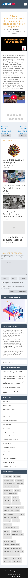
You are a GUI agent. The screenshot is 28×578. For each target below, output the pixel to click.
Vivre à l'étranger (7, 462)
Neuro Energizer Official (9, 376)
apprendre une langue (12, 346)
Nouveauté (6, 443)
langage (7, 521)
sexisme (7, 558)
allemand (7, 476)
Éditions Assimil (14, 29)
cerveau (7, 497)
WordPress (14, 571)
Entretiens (6, 417)
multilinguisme (17, 534)
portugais (19, 551)
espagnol (16, 504)
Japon (6, 517)
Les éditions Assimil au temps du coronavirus (13, 162)
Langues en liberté (8, 436)
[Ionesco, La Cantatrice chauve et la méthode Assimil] (14, 202)
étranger (17, 562)
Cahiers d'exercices (8, 409)
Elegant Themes (13, 570)
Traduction (16, 558)
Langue (16, 521)
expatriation (9, 507)
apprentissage (9, 483)
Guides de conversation (9, 420)
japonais (14, 517)
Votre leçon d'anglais (8, 466)
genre (6, 510)
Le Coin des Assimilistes (14, 31)
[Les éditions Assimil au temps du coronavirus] (14, 150)
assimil (20, 483)
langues (7, 524)
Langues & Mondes (8, 432)
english (16, 500)
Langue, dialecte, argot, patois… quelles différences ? (12, 372)
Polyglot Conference (11, 544)
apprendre (19, 480)
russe (6, 555)
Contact (19, 574)
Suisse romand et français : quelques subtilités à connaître (14, 382)
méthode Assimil (9, 541)
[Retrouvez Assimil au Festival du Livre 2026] (14, 176)
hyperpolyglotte (10, 514)
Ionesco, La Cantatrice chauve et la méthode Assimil (14, 214)
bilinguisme (8, 490)
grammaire (15, 510)
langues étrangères (11, 527)
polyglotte (8, 551)
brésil (17, 490)
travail (7, 562)
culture (7, 500)
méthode (7, 538)
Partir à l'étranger (8, 447)
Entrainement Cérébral (9, 413)
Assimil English (7, 405)
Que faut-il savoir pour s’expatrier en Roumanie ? (14, 377)
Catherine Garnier (10, 493)
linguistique (16, 531)
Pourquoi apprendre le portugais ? (13, 391)
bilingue (14, 487)
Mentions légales (11, 574)
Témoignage (6, 455)
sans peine (15, 555)
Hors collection (7, 424)
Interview (5, 428)
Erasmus (7, 504)
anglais (17, 476)
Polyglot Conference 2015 (12, 548)
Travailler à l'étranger (9, 458)
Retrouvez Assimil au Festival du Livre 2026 (14, 188)
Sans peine (6, 451)
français (19, 507)
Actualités (5, 401)
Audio (6, 487)
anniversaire (8, 480)
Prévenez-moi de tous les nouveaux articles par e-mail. (12, 287)
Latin (6, 531)
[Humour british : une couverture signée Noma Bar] (14, 227)
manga (7, 534)
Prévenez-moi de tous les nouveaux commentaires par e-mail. (12, 283)
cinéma (15, 497)
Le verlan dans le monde (13, 387)
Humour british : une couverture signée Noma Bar (14, 240)
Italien (21, 514)
